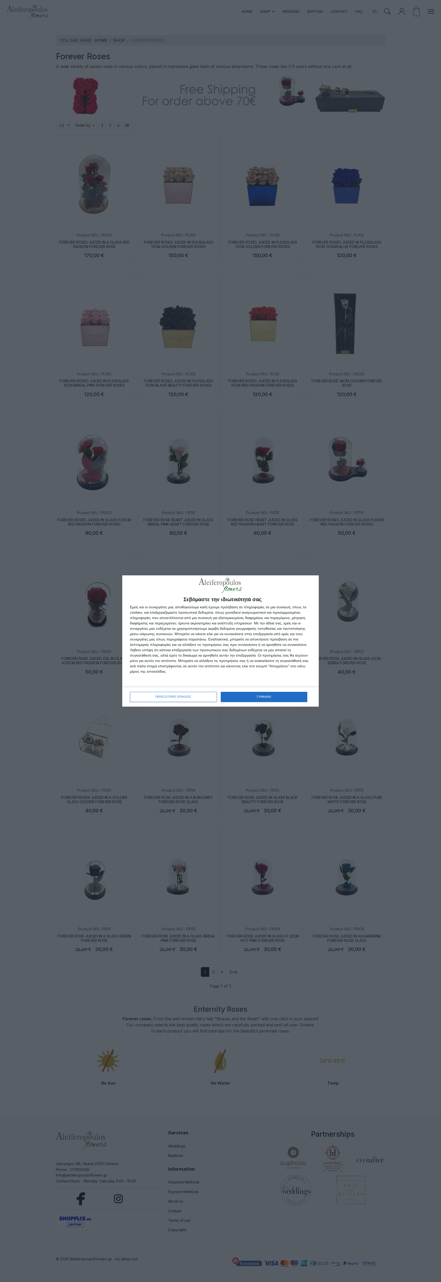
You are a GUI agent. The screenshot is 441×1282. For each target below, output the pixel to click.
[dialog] (220, 640)
